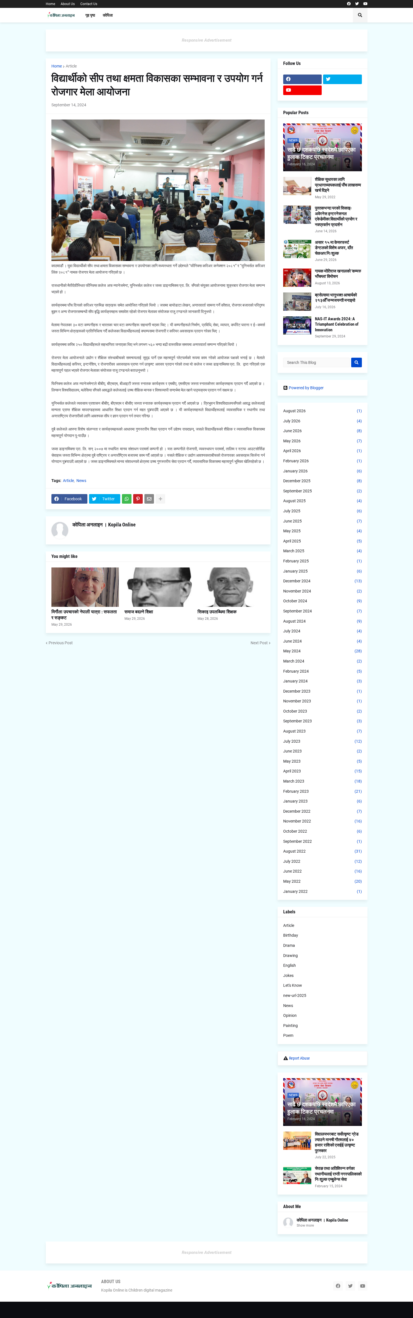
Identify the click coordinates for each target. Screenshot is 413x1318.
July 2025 (322, 511)
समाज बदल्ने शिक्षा (138, 611)
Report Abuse (299, 1058)
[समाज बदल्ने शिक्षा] (158, 587)
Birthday (290, 935)
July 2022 (322, 861)
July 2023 (322, 741)
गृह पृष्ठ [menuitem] (90, 15)
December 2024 (322, 581)
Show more (305, 1225)
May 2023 (322, 761)
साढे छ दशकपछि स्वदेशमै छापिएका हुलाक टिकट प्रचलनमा (321, 153)
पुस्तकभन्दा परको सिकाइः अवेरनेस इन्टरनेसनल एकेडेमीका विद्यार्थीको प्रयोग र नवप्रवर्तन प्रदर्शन (336, 216)
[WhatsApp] (126, 499)
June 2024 (322, 641)
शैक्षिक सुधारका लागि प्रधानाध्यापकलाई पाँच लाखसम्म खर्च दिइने (338, 185)
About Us (68, 4)
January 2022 (322, 891)
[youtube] (365, 4)
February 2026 (322, 461)
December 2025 (322, 481)
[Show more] (160, 499)
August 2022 (322, 851)
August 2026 (322, 411)
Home (50, 4)
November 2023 (322, 701)
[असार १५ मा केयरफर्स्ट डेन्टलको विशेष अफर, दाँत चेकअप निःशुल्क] (297, 249)
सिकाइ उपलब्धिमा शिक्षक (217, 611)
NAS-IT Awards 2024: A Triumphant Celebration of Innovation (336, 324)
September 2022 (322, 841)
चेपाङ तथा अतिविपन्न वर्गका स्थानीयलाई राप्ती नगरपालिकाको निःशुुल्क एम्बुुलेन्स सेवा (338, 1174)
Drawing (290, 955)
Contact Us (88, 4)
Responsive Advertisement (207, 40)
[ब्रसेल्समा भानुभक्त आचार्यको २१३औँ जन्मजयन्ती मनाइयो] (297, 301)
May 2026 (322, 441)
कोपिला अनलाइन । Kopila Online (104, 525)
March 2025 (322, 551)
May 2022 (322, 881)
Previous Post (61, 643)
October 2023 (322, 711)
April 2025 (322, 541)
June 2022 (322, 871)
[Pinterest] (138, 499)
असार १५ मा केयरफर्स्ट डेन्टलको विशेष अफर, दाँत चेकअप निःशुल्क (334, 248)
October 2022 (322, 831)
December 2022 (322, 811)
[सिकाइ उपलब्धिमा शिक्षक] (231, 587)
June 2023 (322, 751)
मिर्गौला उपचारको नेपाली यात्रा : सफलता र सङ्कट (84, 614)
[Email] (149, 499)
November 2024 (322, 591)
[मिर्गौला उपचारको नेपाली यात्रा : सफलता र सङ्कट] (85, 587)
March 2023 (322, 781)
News (81, 481)
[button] (360, 15)
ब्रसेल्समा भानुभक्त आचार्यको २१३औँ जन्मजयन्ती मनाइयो (336, 297)
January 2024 (322, 681)
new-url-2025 (294, 995)
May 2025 (322, 531)
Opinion (290, 1015)
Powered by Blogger (306, 388)
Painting (290, 1025)
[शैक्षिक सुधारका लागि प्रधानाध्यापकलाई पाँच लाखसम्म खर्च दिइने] (297, 186)
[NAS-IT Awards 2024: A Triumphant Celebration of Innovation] (297, 325)
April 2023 (322, 771)
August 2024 (322, 621)
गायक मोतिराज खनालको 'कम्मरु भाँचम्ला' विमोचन (338, 274)
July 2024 (322, 631)
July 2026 (322, 421)
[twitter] (357, 4)
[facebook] (349, 4)
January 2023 (322, 801)
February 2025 (322, 561)
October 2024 (322, 601)
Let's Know (292, 985)
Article (71, 66)
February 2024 (322, 671)
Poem (288, 1035)
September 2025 (322, 491)
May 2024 (322, 651)
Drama (289, 945)
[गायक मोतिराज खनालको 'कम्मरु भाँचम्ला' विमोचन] (297, 278)
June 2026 (322, 431)
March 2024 (322, 661)
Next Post (259, 643)
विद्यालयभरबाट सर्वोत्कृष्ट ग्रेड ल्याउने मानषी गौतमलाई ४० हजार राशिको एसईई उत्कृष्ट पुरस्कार (336, 1142)
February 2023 (322, 791)
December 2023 (322, 691)
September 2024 (322, 611)
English (289, 965)
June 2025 (322, 521)
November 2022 (322, 821)
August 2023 (322, 731)
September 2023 (322, 721)
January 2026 (322, 471)
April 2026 (322, 451)
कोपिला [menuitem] (108, 15)
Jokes (288, 975)
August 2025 (322, 501)
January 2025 (322, 571)
